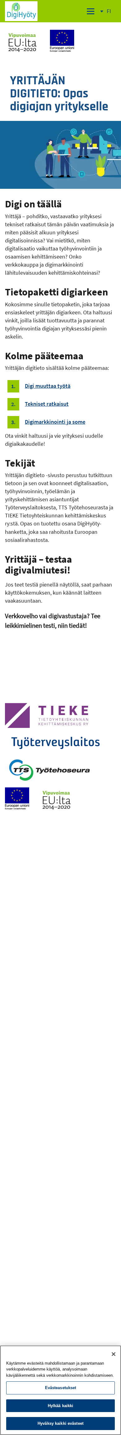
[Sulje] (113, 1354)
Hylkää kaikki (61, 1405)
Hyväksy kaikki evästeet (60, 1423)
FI (111, 14)
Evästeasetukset (60, 1387)
